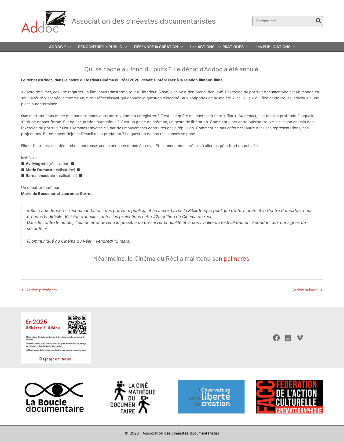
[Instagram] (288, 337)
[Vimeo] (299, 337)
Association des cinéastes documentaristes (144, 21)
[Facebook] (276, 337)
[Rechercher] (319, 21)
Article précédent (39, 290)
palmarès (236, 258)
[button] (68, 46)
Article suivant (307, 290)
